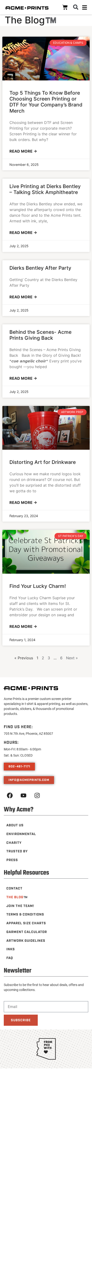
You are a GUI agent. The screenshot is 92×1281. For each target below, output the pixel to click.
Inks (10, 949)
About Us (15, 825)
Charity (14, 843)
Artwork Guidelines (25, 941)
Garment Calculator (26, 932)
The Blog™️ (17, 897)
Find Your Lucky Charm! (37, 586)
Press (12, 860)
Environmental (21, 834)
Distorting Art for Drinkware (42, 462)
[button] (75, 7)
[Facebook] (10, 795)
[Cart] (65, 7)
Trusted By (17, 851)
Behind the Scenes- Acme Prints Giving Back (40, 335)
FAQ (9, 958)
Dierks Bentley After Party (40, 268)
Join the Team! (20, 906)
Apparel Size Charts (26, 923)
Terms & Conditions (25, 914)
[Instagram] (37, 795)
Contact (14, 888)
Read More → (23, 151)
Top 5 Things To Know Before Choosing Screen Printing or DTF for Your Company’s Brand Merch (45, 102)
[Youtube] (23, 795)
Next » (72, 658)
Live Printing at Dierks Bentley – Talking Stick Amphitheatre (45, 189)
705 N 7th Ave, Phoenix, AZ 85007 (28, 733)
